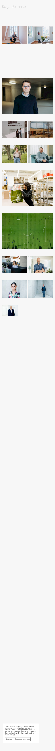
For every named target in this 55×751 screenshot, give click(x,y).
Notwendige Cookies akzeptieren (18, 739)
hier (14, 734)
